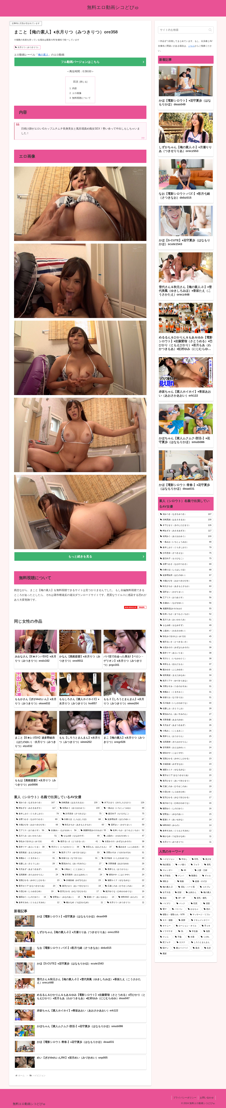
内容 (74, 88)
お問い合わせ (207, 1097)
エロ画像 (76, 93)
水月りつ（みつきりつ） (28, 47)
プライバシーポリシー (184, 1097)
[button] (210, 30)
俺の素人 (43, 54)
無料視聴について (81, 98)
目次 (75, 81)
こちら (191, 46)
